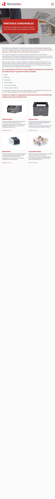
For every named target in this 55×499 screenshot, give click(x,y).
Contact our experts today (11, 95)
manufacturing (26, 52)
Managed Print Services (19, 92)
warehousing (40, 50)
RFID (42, 62)
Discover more (5, 130)
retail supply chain (15, 52)
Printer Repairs (32, 92)
